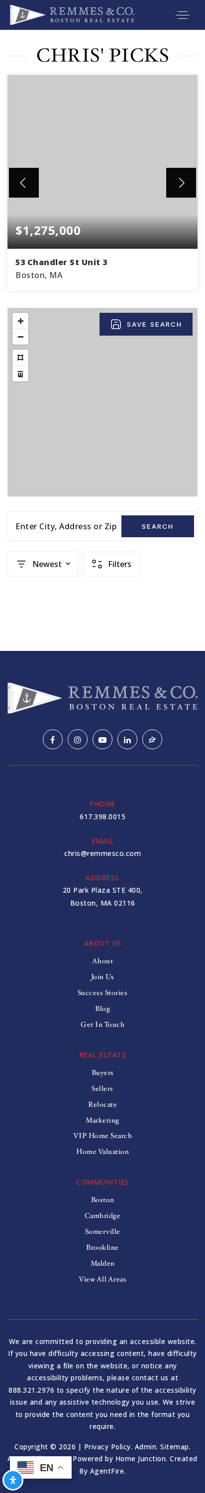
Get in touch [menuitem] (102, 1024)
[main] (102, 340)
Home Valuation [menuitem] (102, 1151)
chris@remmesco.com (102, 853)
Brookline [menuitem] (102, 1247)
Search (158, 526)
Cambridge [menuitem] (103, 1215)
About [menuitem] (102, 961)
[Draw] (20, 357)
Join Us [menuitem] (102, 977)
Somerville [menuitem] (102, 1231)
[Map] (102, 402)
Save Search (154, 324)
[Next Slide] (181, 183)
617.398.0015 (102, 816)
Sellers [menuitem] (102, 1088)
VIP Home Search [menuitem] (102, 1135)
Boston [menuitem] (102, 1200)
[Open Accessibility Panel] (12, 1480)
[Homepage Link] (72, 13)
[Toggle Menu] (182, 14)
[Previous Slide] (24, 183)
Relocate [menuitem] (102, 1104)
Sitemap (174, 1446)
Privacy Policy (107, 1446)
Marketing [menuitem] (102, 1120)
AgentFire (107, 1471)
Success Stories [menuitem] (103, 992)
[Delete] (20, 373)
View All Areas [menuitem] (102, 1279)
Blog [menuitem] (102, 1008)
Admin (146, 1446)
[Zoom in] (20, 321)
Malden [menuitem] (103, 1263)
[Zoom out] (20, 337)
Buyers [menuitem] (103, 1072)
